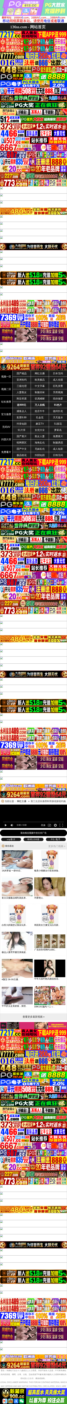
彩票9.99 (21, 417)
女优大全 (40, 430)
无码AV (6, 427)
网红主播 (40, 373)
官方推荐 (6, 414)
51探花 (58, 423)
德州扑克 (58, 411)
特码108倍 (33, 839)
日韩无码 (58, 455)
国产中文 (22, 449)
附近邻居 (22, 398)
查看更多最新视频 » (34, 1016)
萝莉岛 (58, 430)
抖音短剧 (22, 423)
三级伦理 (22, 386)
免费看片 (6, 452)
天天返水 (58, 417)
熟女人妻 (40, 436)
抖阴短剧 (40, 455)
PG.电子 (56, 839)
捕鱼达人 (22, 411)
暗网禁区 (22, 442)
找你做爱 (58, 398)
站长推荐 (6, 401)
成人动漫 (58, 379)
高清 (43, 825)
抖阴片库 (6, 439)
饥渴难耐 (40, 398)
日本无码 (58, 373)
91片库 (22, 430)
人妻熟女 (22, 392)
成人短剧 (58, 449)
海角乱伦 (40, 442)
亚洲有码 (22, 379)
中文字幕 (40, 386)
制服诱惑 (58, 442)
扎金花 (39, 417)
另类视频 (58, 392)
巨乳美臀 (58, 386)
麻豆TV (40, 423)
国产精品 (22, 373)
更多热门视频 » (56, 846)
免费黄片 (58, 436)
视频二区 (6, 389)
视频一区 (6, 376)
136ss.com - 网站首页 (28, 27)
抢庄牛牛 (40, 411)
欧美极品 (40, 379)
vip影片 (11, 839)
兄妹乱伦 (40, 449)
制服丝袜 (40, 392)
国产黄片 (22, 436)
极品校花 (22, 455)
